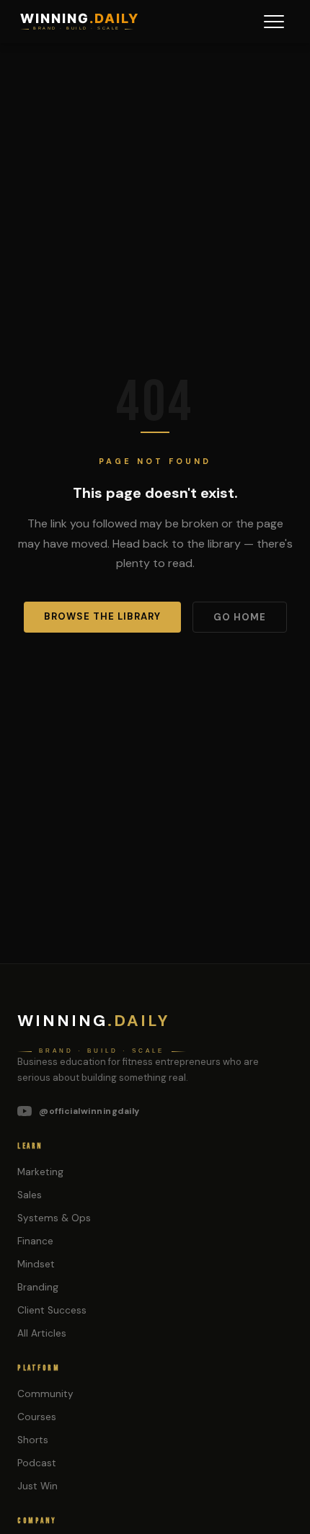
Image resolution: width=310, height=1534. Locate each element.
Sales (29, 1195)
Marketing (40, 1172)
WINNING (79, 18)
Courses (36, 1417)
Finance (35, 1241)
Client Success (52, 1310)
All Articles (41, 1333)
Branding (37, 1287)
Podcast (36, 1463)
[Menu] (274, 21)
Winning (93, 1020)
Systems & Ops (54, 1218)
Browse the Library (102, 616)
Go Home (239, 617)
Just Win (37, 1486)
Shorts (32, 1440)
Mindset (36, 1264)
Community (45, 1394)
